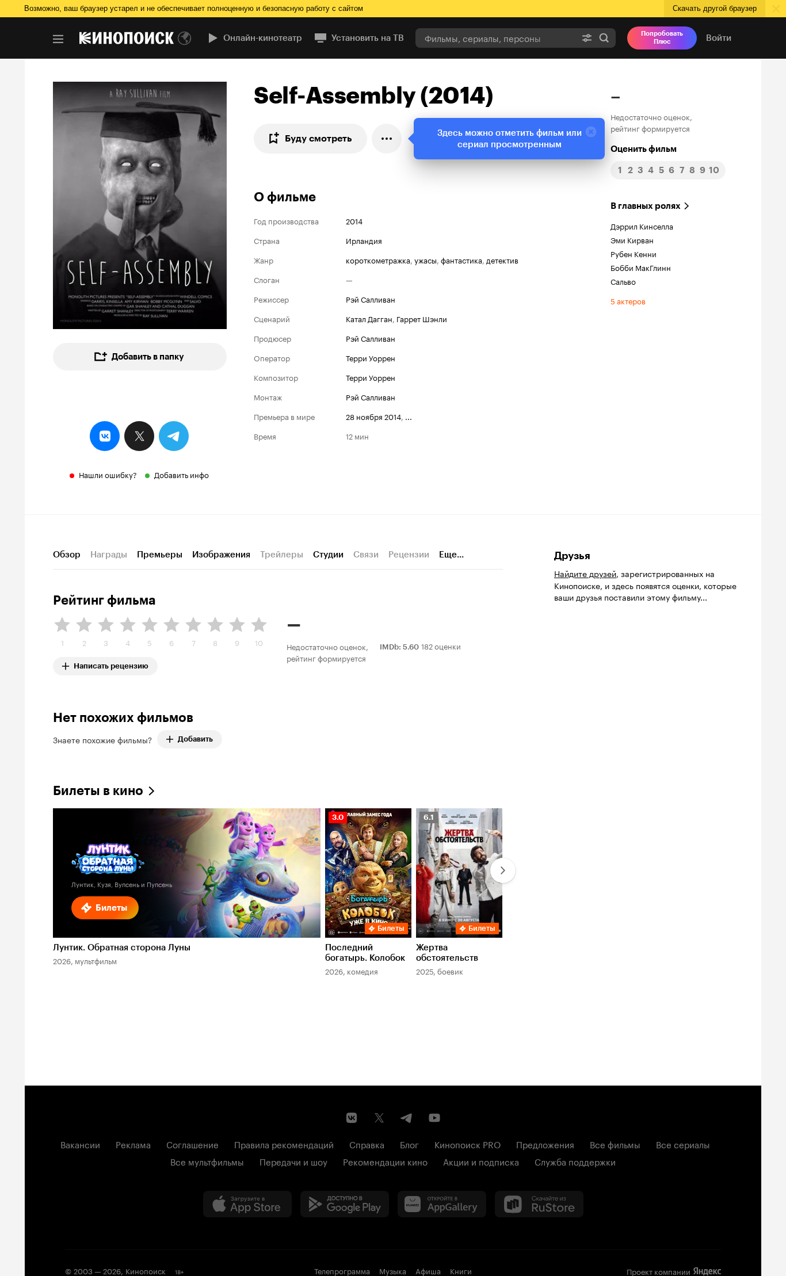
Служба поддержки (575, 1161)
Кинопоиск (145, 1270)
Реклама (133, 1144)
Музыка (392, 1270)
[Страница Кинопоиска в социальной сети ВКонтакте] (351, 1118)
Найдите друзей (585, 573)
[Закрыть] (591, 132)
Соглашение (192, 1144)
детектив (502, 259)
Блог (409, 1144)
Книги (461, 1270)
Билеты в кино (98, 791)
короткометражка (378, 259)
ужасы (425, 259)
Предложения (545, 1144)
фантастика (461, 259)
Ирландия (364, 240)
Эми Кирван (632, 239)
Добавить (195, 739)
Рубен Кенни (634, 253)
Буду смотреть (318, 138)
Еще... (451, 554)
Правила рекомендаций (284, 1144)
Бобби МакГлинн (641, 267)
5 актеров (628, 300)
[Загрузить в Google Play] (344, 1204)
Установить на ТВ (367, 38)
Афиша (428, 1270)
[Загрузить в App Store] (247, 1204)
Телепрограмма (342, 1270)
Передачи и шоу (293, 1161)
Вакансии (80, 1144)
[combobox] (495, 37)
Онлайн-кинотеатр (262, 38)
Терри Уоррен (370, 357)
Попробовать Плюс (662, 37)
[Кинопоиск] (126, 38)
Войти (718, 38)
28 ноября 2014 (373, 416)
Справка (366, 1144)
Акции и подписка (481, 1161)
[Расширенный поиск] (587, 37)
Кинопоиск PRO (467, 1144)
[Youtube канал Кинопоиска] (434, 1118)
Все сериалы (683, 1144)
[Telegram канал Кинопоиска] (407, 1118)
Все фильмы (615, 1144)
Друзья (572, 555)
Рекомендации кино (385, 1161)
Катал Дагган (369, 318)
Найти (604, 37)
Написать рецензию (111, 663)
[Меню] (58, 39)
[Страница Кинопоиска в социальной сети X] (379, 1118)
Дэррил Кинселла (642, 225)
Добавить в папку (148, 357)
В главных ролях (646, 206)
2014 (354, 220)
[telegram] (174, 436)
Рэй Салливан (370, 298)
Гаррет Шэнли (421, 318)
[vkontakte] (105, 436)
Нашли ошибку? (108, 474)
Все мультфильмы (207, 1161)
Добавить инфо (181, 474)
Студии (328, 554)
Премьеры (159, 554)
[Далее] (503, 870)
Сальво (623, 280)
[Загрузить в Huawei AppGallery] (442, 1204)
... (408, 416)
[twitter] (139, 436)
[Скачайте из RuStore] (539, 1204)
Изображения (221, 554)
